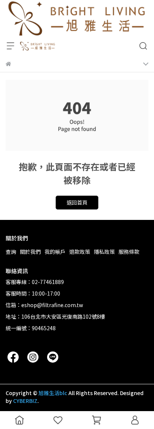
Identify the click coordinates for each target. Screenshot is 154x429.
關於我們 (30, 251)
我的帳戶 (54, 251)
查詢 (11, 251)
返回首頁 (77, 202)
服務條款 (128, 251)
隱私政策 (104, 251)
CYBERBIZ (25, 400)
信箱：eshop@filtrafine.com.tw (44, 305)
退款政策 (79, 251)
